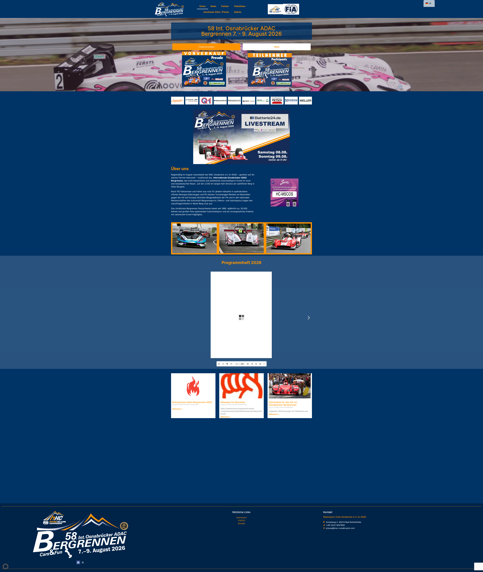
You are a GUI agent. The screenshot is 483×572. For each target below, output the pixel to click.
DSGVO (241, 520)
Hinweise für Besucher (232, 402)
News (213, 6)
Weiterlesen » (177, 409)
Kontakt (241, 523)
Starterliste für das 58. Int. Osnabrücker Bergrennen (283, 403)
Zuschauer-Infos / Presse (216, 12)
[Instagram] (83, 562)
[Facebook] (78, 562)
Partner (225, 6)
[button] (5, 566)
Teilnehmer (239, 6)
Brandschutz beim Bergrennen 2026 (192, 402)
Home (202, 6)
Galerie (237, 12)
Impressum (241, 517)
